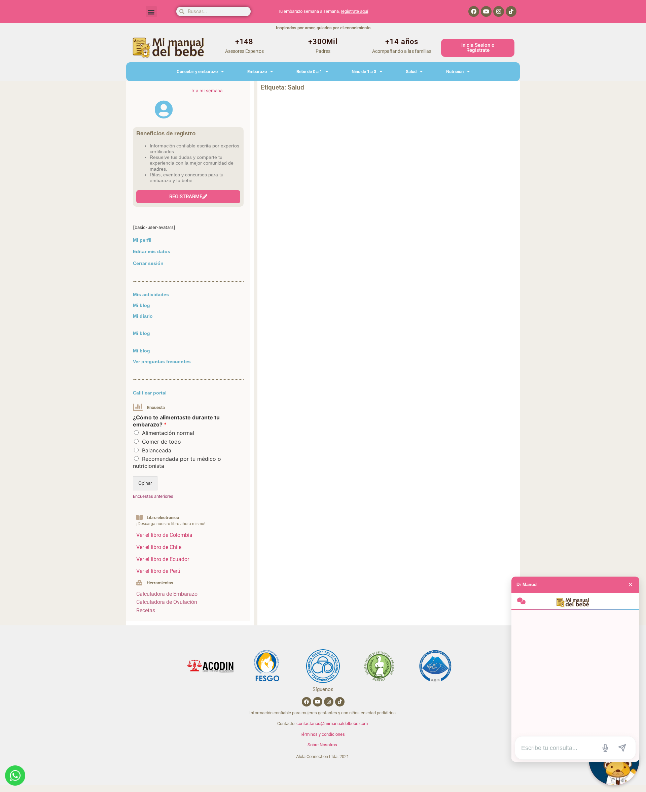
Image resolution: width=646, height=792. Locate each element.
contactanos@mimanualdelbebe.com (332, 723)
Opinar (145, 483)
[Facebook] (473, 11)
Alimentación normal (168, 432)
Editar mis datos (151, 251)
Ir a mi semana (206, 90)
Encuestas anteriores (153, 496)
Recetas (145, 610)
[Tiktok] (511, 11)
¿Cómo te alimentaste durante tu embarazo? (176, 421)
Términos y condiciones (322, 734)
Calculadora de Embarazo (167, 594)
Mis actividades (151, 294)
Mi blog (141, 305)
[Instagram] (498, 11)
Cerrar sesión (148, 263)
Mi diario (143, 316)
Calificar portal (150, 392)
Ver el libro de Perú (158, 571)
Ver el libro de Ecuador (162, 559)
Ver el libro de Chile (158, 547)
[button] (151, 11)
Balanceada (156, 450)
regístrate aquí (354, 11)
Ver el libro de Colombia (164, 535)
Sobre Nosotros (322, 744)
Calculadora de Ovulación (166, 602)
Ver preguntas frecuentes (162, 361)
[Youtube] (486, 11)
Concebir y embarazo (197, 71)
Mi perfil (142, 240)
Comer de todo (161, 441)
